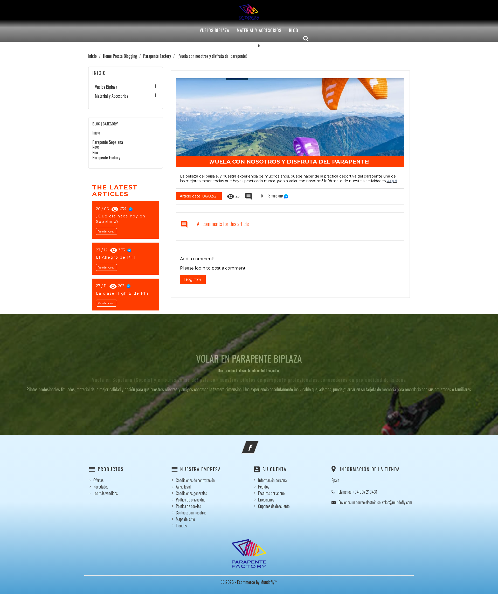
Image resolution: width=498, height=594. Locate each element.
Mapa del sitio (185, 519)
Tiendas (181, 525)
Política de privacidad (190, 500)
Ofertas (98, 480)
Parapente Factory (106, 157)
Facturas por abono (271, 493)
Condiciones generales (191, 493)
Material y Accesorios (259, 30)
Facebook (257, 444)
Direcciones (266, 500)
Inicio (96, 133)
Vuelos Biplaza (214, 30)
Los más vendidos (105, 493)
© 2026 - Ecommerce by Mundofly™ (249, 582)
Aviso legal (183, 487)
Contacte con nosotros (191, 513)
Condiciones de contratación (195, 480)
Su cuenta (274, 469)
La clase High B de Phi (122, 293)
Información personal (272, 480)
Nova (96, 147)
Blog (293, 30)
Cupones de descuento (273, 506)
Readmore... (106, 231)
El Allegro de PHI (116, 257)
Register (193, 279)
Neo (95, 152)
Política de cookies (188, 506)
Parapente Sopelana (107, 142)
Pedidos (263, 487)
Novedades (100, 487)
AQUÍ (392, 181)
